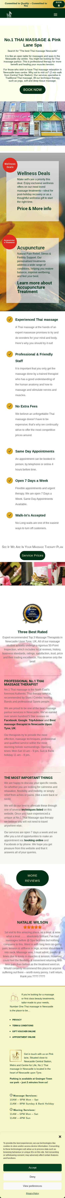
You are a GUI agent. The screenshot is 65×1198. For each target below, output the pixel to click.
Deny (33, 1176)
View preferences (32, 1185)
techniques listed (32, 809)
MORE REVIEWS (32, 878)
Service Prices (32, 555)
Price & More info (34, 208)
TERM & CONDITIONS (22, 1025)
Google (22, 720)
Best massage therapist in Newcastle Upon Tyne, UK (30, 724)
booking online (33, 840)
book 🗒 (59, 4)
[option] (44, 573)
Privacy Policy (32, 1193)
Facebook (10, 720)
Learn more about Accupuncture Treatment (34, 287)
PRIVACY (17, 1019)
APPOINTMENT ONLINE (23, 1037)
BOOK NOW (32, 90)
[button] (60, 1136)
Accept (32, 1167)
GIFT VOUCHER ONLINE (24, 1031)
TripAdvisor (36, 720)
